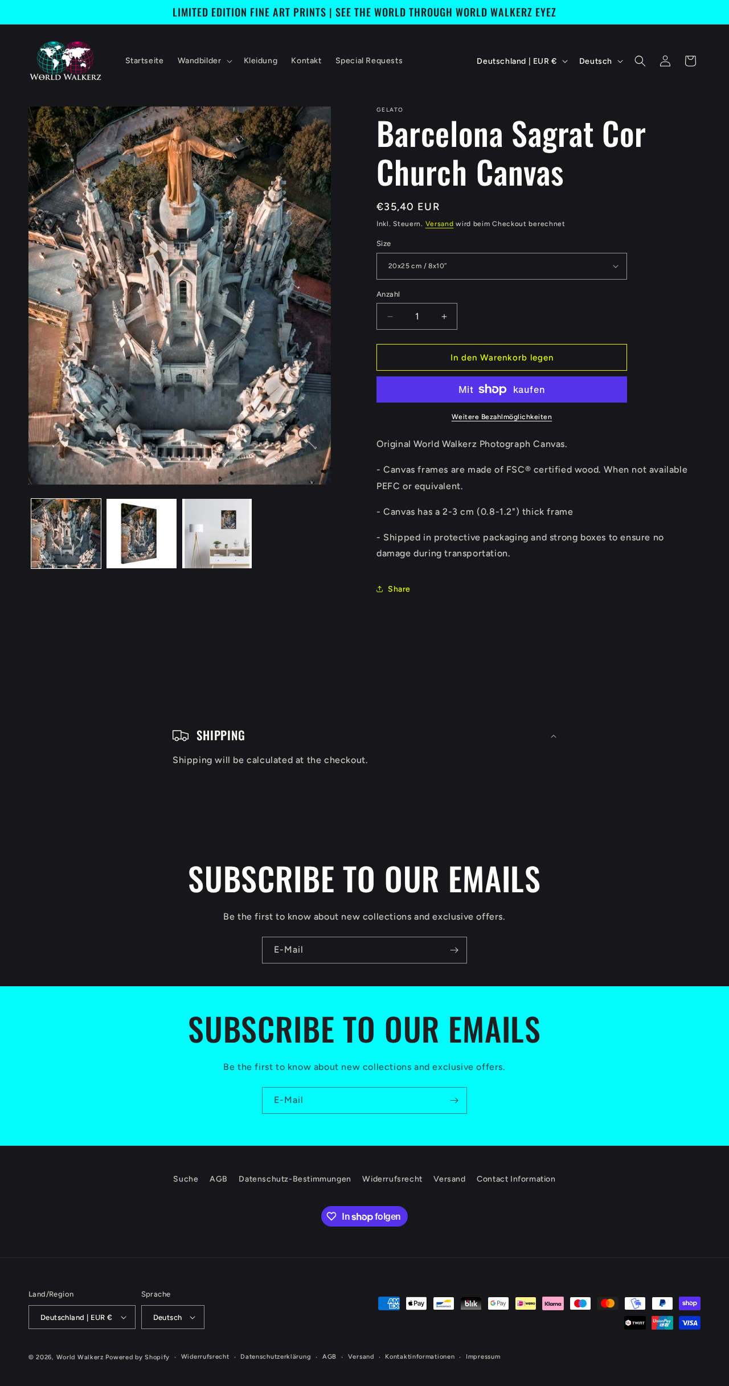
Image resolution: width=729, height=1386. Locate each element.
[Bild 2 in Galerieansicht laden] (141, 533)
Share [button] (399, 589)
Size (383, 243)
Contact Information (516, 1179)
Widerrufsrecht (392, 1179)
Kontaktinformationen (419, 1356)
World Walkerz (80, 1357)
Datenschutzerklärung (275, 1356)
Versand (439, 224)
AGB (219, 1179)
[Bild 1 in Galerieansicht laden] (66, 533)
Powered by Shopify (137, 1357)
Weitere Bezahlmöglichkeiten (502, 417)
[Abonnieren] (453, 950)
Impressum (483, 1356)
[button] (204, 61)
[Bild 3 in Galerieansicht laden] (217, 533)
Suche (185, 1179)
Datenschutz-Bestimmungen (295, 1179)
